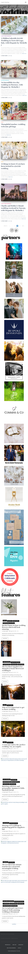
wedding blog (16, 620)
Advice (2, 122)
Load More (14, 924)
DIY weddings (14, 779)
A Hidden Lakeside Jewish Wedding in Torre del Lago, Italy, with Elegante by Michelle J (14, 41)
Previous (5, 225)
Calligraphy (5, 862)
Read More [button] (5, 638)
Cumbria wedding (6, 661)
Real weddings (14, 664)
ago (10, 55)
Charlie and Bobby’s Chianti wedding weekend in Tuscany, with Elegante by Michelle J (13, 208)
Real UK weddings (6, 664)
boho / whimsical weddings (8, 901)
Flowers (4, 620)
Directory (14, 944)
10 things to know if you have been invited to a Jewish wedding (13, 166)
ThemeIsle (18, 951)
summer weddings (6, 905)
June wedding (6, 903)
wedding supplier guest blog (8, 623)
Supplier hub (20, 944)
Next (23, 225)
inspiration (10, 620)
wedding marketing (13, 823)
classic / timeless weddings (6, 36)
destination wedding (5, 80)
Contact (19, 947)
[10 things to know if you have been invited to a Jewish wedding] (14, 150)
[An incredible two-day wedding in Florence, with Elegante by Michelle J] (14, 69)
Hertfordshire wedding (19, 901)
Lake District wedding (15, 662)
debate (4, 742)
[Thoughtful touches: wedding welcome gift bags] (14, 111)
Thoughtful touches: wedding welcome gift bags (13, 125)
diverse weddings (6, 779)
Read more (24, 53)
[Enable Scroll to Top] (25, 951)
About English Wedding (11, 947)
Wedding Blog (7, 944)
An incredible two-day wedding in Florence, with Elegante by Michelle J (12, 84)
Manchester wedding (7, 781)
